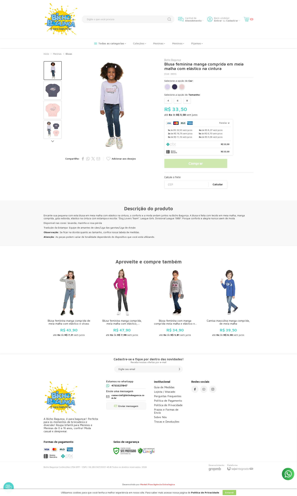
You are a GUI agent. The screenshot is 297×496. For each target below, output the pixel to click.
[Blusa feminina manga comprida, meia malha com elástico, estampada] (122, 303)
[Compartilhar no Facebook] (83, 158)
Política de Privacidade (168, 405)
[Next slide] (52, 141)
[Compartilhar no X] (93, 158)
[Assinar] (179, 369)
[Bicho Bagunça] (61, 19)
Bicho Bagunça (172, 60)
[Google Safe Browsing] (146, 450)
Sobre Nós (160, 417)
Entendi (229, 492)
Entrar (218, 20)
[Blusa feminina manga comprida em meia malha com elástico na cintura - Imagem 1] (52, 71)
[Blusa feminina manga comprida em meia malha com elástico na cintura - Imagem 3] (53, 110)
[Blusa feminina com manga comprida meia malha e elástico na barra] (175, 303)
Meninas (57, 53)
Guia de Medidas (164, 387)
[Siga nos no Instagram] (212, 389)
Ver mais (69, 320)
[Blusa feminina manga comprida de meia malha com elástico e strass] (69, 303)
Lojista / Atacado (164, 391)
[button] (53, 70)
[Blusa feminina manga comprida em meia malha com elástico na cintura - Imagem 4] (53, 130)
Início (46, 53)
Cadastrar (232, 20)
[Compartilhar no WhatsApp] (88, 158)
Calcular (218, 184)
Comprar (196, 163)
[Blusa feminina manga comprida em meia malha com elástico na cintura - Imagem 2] (53, 90)
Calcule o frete (172, 177)
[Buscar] (169, 19)
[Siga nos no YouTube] (203, 389)
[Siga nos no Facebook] (195, 389)
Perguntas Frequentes (167, 396)
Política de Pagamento (168, 400)
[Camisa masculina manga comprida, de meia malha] (228, 303)
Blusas (69, 53)
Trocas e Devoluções (166, 421)
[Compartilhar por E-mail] (98, 158)
